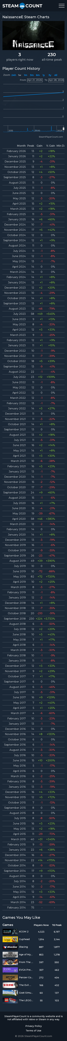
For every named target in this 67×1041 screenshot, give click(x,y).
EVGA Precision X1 (26, 969)
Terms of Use (33, 1030)
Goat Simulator (26, 992)
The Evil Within (26, 985)
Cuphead (24, 939)
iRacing (23, 946)
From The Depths (26, 962)
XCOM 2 (23, 931)
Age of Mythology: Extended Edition (26, 954)
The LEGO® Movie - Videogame (26, 1000)
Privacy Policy (33, 1026)
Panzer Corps (26, 977)
